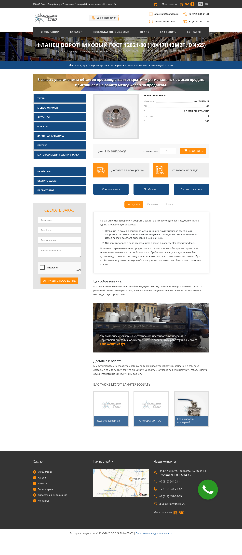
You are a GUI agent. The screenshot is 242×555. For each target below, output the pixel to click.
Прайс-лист (151, 189)
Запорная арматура (50, 135)
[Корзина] (155, 4)
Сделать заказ (46, 180)
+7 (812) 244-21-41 (199, 13)
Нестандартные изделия (111, 31)
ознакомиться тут (112, 344)
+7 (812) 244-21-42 (199, 21)
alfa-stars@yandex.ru (166, 13)
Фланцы (42, 126)
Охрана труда (46, 489)
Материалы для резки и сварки (58, 154)
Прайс (144, 31)
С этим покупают (191, 189)
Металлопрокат (47, 107)
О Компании (50, 31)
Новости (42, 483)
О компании (45, 471)
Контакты (194, 31)
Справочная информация (52, 495)
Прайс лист (45, 171)
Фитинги (43, 117)
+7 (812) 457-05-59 (170, 496)
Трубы (41, 98)
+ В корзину (192, 151)
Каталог (76, 31)
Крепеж (42, 145)
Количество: (151, 151)
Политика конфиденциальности (154, 533)
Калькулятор (45, 190)
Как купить (168, 31)
